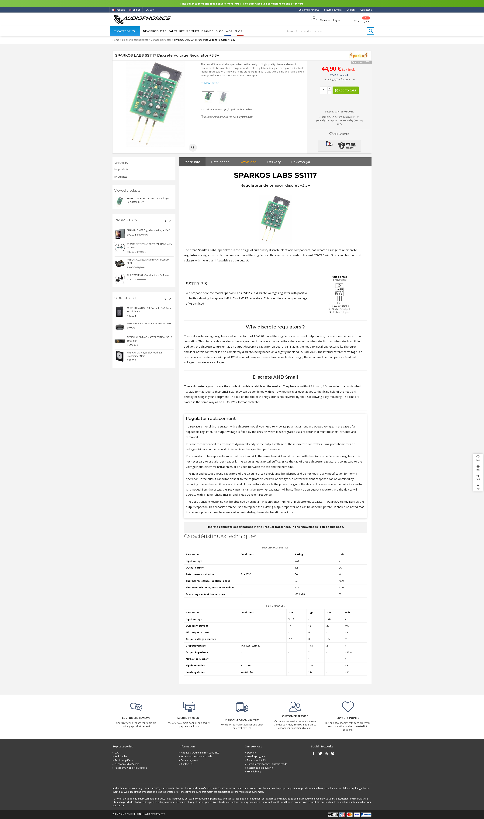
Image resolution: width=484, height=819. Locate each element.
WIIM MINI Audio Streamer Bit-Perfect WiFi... (150, 323)
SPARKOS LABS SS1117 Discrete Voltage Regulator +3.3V (148, 200)
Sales (172, 31)
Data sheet (220, 162)
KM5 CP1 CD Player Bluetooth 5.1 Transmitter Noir (144, 354)
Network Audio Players (125, 764)
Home (115, 39)
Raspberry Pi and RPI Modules (129, 767)
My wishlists (120, 176)
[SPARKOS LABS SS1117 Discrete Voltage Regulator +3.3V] (208, 97)
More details (211, 83)
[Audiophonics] (142, 19)
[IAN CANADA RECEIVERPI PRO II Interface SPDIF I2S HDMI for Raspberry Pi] (120, 263)
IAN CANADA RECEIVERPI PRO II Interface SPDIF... (148, 261)
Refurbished (189, 31)
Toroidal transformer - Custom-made (266, 764)
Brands (207, 31)
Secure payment (332, 9)
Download (248, 162)
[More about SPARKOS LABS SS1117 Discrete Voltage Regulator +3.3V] (119, 202)
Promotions (127, 220)
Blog (219, 31)
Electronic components (135, 39)
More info (192, 162)
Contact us (366, 9)
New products (154, 31)
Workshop (234, 31)
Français (120, 9)
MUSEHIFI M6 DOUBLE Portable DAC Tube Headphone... (149, 310)
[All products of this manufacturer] (358, 55)
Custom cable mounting (259, 767)
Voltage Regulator (161, 39)
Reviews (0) (300, 162)
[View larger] (193, 148)
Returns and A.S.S (255, 760)
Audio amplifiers (122, 760)
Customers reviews (309, 9)
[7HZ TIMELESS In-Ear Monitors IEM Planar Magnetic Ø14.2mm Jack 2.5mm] (120, 279)
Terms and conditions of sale (195, 756)
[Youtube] (326, 753)
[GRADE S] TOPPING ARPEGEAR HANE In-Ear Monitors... (150, 246)
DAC (115, 752)
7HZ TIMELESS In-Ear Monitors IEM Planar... (149, 275)
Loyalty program (255, 756)
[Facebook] (313, 753)
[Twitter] (319, 753)
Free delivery (253, 771)
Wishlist (122, 163)
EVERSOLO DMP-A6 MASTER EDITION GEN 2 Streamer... (149, 339)
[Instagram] (332, 753)
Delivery (351, 9)
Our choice (125, 298)
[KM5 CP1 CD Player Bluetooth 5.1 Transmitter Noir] (120, 356)
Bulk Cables (119, 756)
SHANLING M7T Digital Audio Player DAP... (149, 230)
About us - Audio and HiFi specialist (199, 752)
